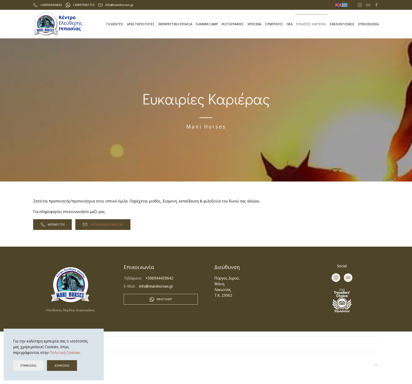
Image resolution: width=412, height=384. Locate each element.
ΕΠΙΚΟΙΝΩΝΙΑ (368, 24)
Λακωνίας (222, 289)
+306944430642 (51, 5)
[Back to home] (57, 24)
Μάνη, (219, 283)
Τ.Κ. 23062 (223, 295)
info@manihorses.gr (119, 5)
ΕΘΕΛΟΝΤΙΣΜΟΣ (342, 24)
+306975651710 (83, 5)
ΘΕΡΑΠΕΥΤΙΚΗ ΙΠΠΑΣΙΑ (175, 24)
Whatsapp (164, 299)
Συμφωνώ (28, 365)
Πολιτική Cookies (65, 352)
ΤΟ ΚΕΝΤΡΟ (114, 24)
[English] (338, 5)
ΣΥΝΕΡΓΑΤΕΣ (274, 24)
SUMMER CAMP (207, 24)
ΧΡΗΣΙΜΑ (254, 24)
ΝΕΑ (290, 24)
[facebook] (376, 4)
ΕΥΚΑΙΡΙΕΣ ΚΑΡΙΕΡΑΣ (311, 24)
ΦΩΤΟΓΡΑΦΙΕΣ (232, 24)
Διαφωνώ (62, 365)
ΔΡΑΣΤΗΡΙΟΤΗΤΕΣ (141, 24)
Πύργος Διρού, (227, 278)
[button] (375, 365)
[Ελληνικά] (345, 5)
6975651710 (56, 224)
